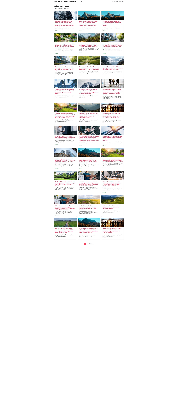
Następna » (91, 243)
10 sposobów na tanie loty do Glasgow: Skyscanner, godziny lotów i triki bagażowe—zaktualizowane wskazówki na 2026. (65, 137)
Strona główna (121, 1)
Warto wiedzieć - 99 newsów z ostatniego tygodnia (68, 1)
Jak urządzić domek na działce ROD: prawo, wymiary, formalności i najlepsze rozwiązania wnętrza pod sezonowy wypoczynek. (113, 68)
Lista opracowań (115, 1)
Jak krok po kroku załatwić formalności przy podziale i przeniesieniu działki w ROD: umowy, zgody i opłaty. (112, 207)
